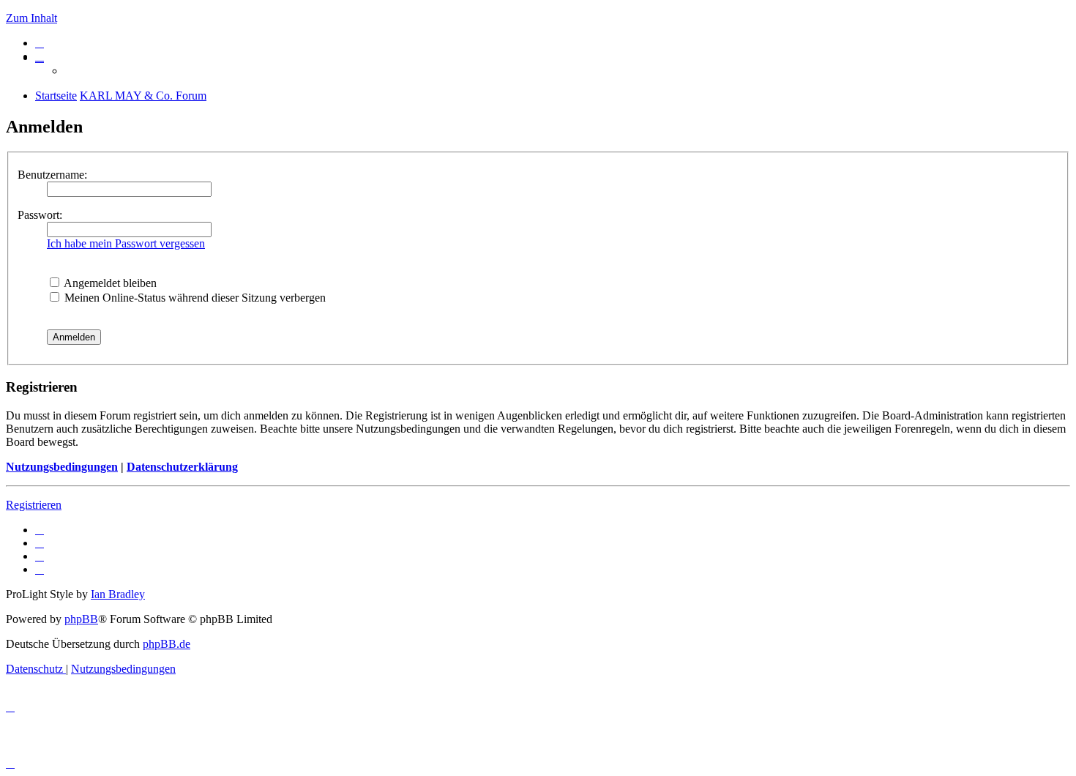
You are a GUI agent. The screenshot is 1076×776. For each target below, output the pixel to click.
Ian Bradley (118, 594)
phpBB (81, 619)
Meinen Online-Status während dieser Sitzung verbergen (193, 297)
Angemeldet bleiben (109, 283)
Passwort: (40, 215)
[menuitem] (39, 43)
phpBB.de (166, 644)
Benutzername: (52, 174)
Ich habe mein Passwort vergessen (126, 243)
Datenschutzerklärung (182, 466)
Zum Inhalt (31, 18)
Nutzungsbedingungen (62, 466)
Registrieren (33, 505)
